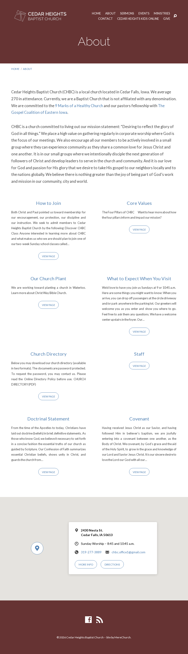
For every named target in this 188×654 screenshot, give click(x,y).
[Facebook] (88, 620)
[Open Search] (175, 16)
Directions (112, 564)
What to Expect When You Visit (139, 278)
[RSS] (99, 620)
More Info (86, 564)
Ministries (162, 13)
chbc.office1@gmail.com (128, 552)
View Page (48, 256)
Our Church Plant (48, 278)
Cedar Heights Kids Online (138, 18)
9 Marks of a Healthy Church (79, 105)
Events (143, 13)
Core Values (139, 203)
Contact (105, 18)
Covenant (139, 418)
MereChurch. (122, 637)
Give (166, 18)
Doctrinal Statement (48, 418)
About (110, 13)
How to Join (48, 203)
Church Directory (48, 354)
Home (96, 13)
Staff (139, 354)
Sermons (127, 13)
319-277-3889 (91, 552)
